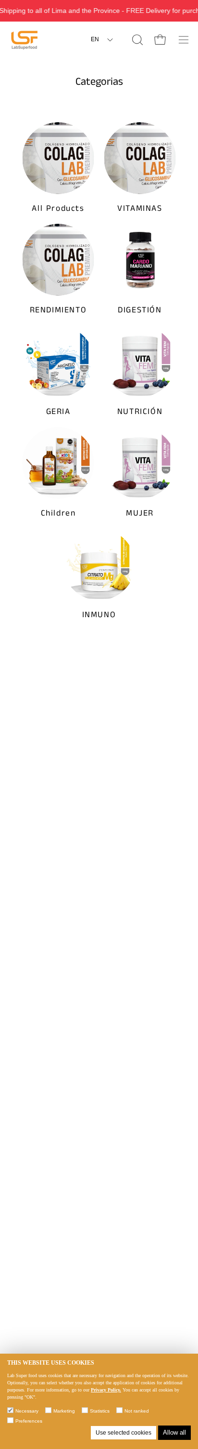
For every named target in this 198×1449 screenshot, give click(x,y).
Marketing (64, 1411)
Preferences (28, 1421)
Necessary (26, 1411)
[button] (136, 39)
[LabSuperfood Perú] (24, 40)
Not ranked (136, 1411)
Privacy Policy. (106, 1389)
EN (95, 39)
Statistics (100, 1411)
